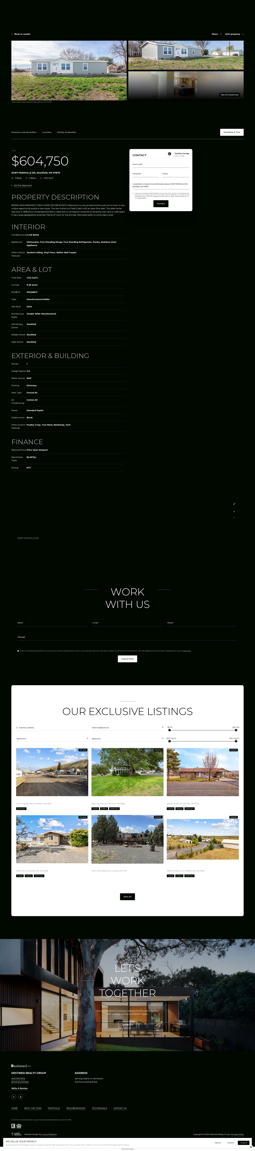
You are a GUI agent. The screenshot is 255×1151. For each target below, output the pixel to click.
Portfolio (54, 1108)
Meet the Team (32, 1108)
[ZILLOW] (20, 1097)
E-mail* (95, 623)
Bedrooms (96, 739)
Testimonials (99, 1108)
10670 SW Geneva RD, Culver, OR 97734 (109, 871)
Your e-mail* (137, 164)
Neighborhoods (75, 1108)
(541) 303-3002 (18, 1078)
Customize (230, 1143)
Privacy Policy (142, 198)
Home (14, 1108)
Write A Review (19, 1088)
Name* (20, 623)
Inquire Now (127, 659)
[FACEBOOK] (13, 1097)
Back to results (22, 34)
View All (127, 896)
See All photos (230, 95)
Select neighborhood (100, 728)
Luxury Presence (49, 1134)
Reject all (218, 1143)
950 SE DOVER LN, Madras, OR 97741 (183, 804)
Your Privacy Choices (127, 1149)
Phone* (170, 623)
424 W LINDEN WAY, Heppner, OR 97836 (33, 804)
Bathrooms (21, 739)
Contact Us (127, 1024)
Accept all (243, 1143)
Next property (232, 34)
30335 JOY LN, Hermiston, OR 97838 (32, 871)
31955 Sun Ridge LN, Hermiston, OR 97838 (185, 871)
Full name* (137, 174)
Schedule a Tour (232, 132)
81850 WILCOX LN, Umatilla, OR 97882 (108, 804)
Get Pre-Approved (23, 185)
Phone (165, 174)
